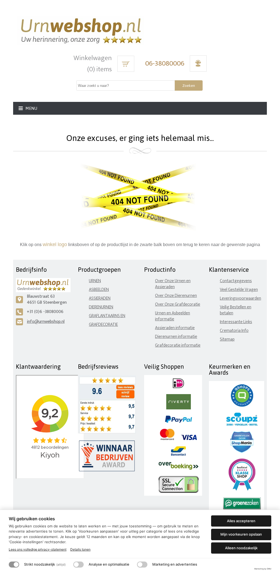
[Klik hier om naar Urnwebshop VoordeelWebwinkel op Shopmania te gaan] (241, 451)
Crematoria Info (234, 330)
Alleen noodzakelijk (241, 548)
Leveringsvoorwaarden (240, 298)
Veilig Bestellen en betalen (235, 310)
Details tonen (80, 549)
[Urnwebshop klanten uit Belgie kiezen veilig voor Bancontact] (178, 454)
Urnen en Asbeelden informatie (172, 316)
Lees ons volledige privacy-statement (37, 549)
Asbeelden (99, 289)
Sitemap (227, 339)
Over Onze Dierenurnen (176, 295)
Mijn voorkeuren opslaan (241, 534)
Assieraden (99, 298)
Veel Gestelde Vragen (239, 289)
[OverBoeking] (179, 468)
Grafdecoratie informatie (177, 345)
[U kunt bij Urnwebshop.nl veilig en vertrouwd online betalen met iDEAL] (178, 387)
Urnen (95, 281)
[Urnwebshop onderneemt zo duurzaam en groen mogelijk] (242, 508)
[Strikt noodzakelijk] (14, 565)
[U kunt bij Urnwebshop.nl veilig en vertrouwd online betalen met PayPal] (178, 421)
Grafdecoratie (103, 324)
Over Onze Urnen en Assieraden (173, 284)
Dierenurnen (101, 307)
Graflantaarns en (107, 316)
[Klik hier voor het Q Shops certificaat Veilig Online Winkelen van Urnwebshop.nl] (242, 405)
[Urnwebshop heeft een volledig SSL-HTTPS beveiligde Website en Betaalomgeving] (178, 491)
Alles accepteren (241, 521)
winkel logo (55, 244)
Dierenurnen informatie (176, 336)
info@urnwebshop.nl (46, 321)
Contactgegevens (236, 281)
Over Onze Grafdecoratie (177, 304)
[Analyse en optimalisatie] (78, 565)
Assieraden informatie (175, 328)
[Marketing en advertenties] (142, 565)
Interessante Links (236, 322)
